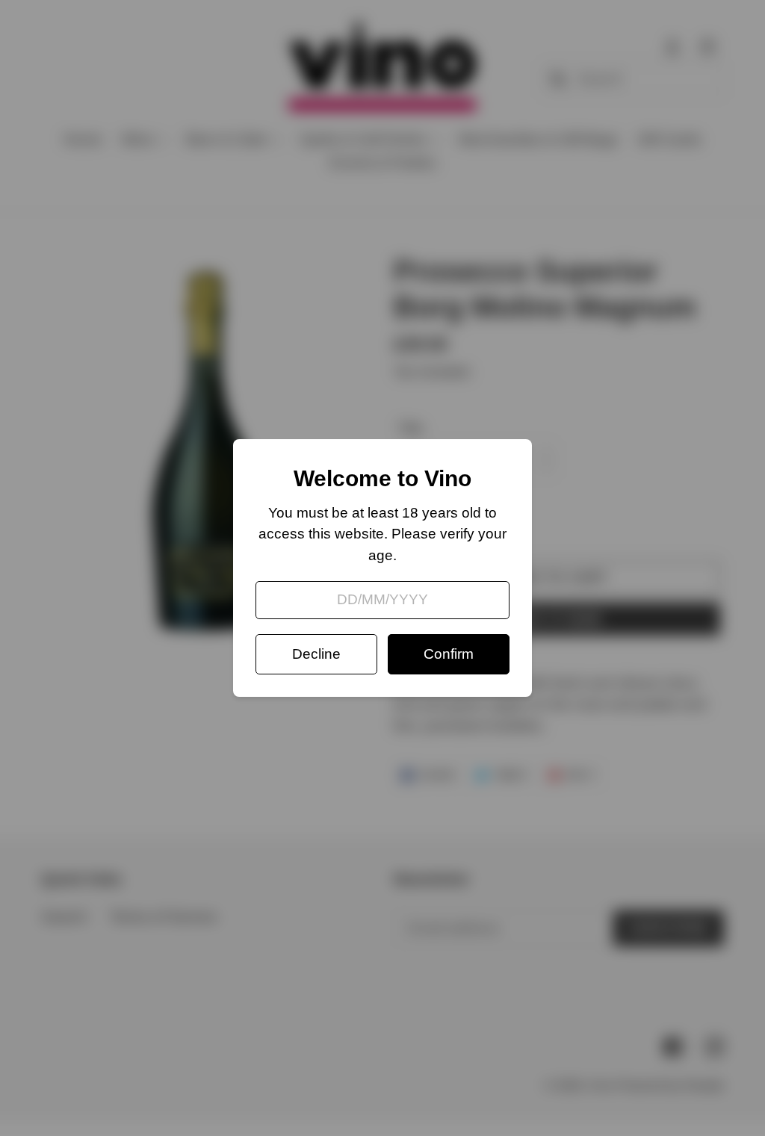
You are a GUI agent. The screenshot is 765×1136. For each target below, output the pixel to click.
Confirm (449, 654)
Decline (316, 654)
